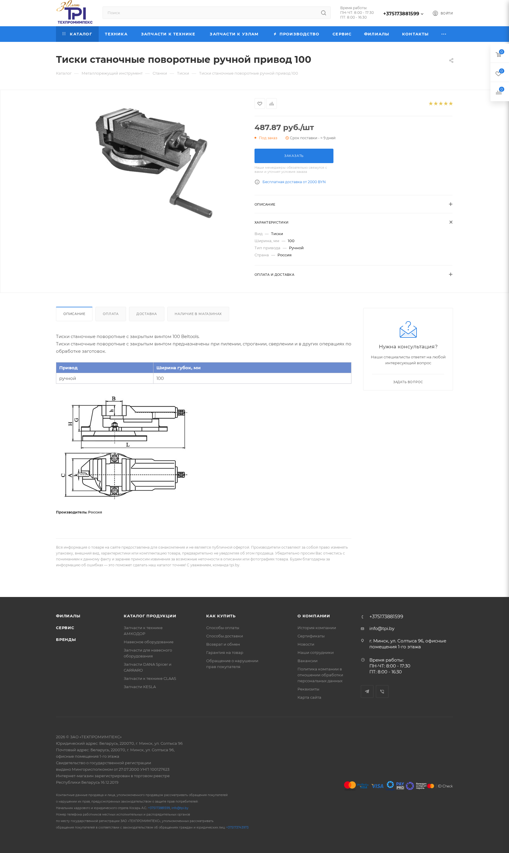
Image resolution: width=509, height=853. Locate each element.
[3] (440, 103)
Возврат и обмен (223, 644)
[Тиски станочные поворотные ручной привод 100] (150, 160)
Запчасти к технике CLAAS (150, 678)
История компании (317, 627)
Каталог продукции (150, 615)
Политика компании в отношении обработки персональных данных (320, 675)
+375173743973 (237, 827)
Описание (74, 314)
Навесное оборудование (148, 641)
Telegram (367, 691)
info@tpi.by (381, 628)
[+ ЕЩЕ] (444, 34)
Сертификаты (311, 636)
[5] (450, 103)
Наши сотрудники (316, 652)
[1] (430, 103)
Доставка (146, 314)
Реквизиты (308, 689)
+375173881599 (401, 14)
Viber (382, 691)
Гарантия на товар (224, 652)
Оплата (111, 314)
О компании (314, 615)
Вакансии (308, 660)
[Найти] (323, 12)
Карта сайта (309, 697)
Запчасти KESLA (140, 686)
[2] (435, 103)
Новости (306, 644)
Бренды (66, 639)
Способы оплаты (222, 627)
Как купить (221, 615)
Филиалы (68, 615)
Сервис (65, 627)
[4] (445, 103)
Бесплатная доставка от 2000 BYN (294, 182)
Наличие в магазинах (198, 314)
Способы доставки (224, 636)
